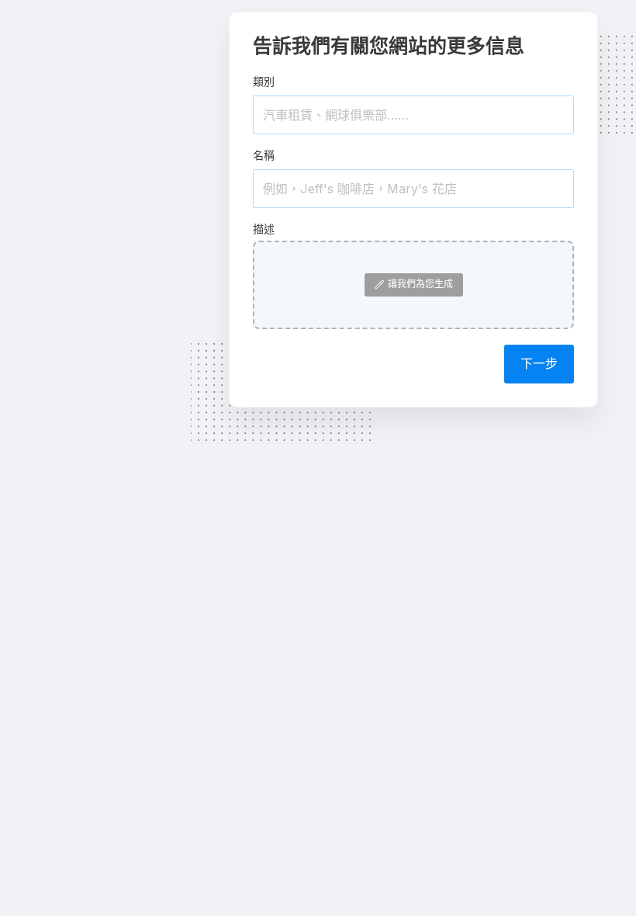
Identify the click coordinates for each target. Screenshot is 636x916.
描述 (264, 228)
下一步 (539, 363)
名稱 (264, 154)
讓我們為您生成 (420, 284)
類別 (264, 81)
